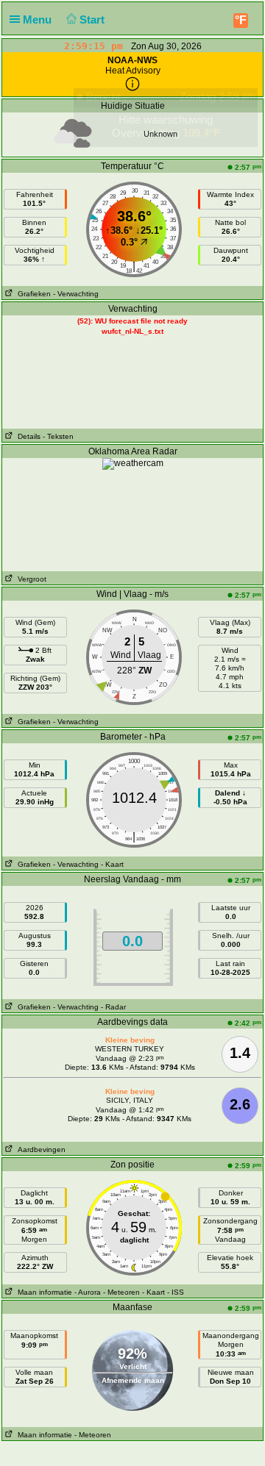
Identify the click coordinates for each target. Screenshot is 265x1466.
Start (93, 19)
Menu (38, 19)
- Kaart (112, 864)
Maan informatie (42, 1292)
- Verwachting (76, 294)
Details (26, 436)
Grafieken (32, 294)
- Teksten (58, 436)
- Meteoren (121, 1292)
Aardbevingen (39, 1149)
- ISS (175, 1292)
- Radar (113, 1007)
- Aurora (87, 1292)
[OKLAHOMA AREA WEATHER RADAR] (132, 463)
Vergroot (29, 579)
